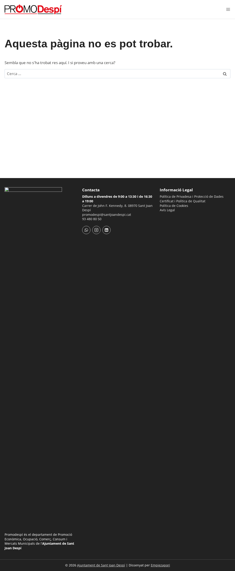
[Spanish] (168, 218)
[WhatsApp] (86, 230)
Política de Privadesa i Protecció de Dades (192, 196)
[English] (174, 218)
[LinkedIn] (106, 230)
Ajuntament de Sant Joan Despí (101, 565)
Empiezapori (160, 565)
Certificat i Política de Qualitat (182, 201)
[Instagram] (96, 230)
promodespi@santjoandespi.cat (106, 214)
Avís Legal (167, 210)
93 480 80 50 (91, 219)
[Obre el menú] (228, 9)
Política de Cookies (174, 205)
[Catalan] (162, 218)
